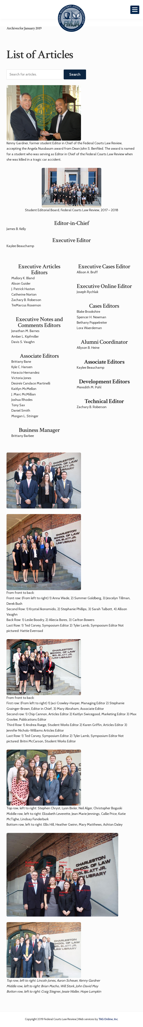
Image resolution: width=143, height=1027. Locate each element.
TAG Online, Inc (108, 1019)
